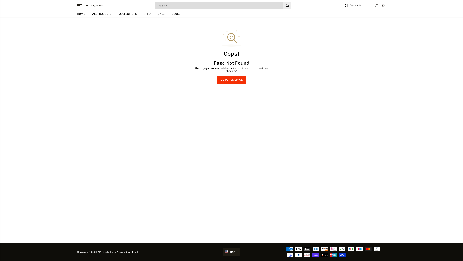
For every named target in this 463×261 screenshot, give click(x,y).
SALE (161, 14)
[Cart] (383, 5)
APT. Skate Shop (107, 251)
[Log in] (377, 5)
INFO (147, 14)
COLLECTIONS (128, 14)
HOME (81, 14)
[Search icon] (287, 5)
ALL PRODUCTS (102, 14)
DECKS (176, 14)
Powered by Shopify (127, 251)
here (251, 68)
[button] (79, 5)
